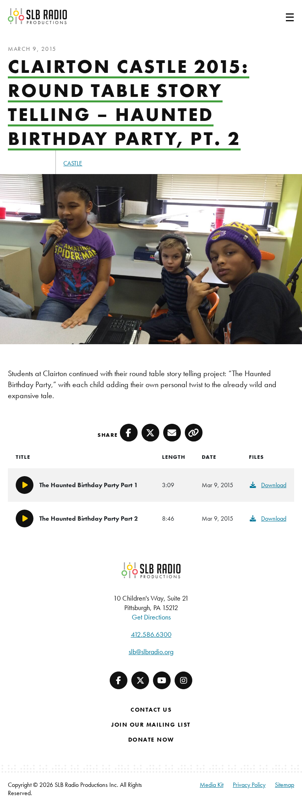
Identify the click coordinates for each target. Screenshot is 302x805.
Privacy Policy (249, 785)
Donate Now (151, 740)
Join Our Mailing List (151, 725)
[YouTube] (162, 680)
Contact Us (151, 710)
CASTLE (72, 163)
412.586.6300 (151, 634)
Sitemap (284, 785)
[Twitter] (140, 680)
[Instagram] (183, 680)
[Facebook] (118, 680)
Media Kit (211, 785)
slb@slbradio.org (151, 651)
